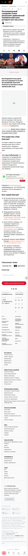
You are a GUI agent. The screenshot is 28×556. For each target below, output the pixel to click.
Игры (16, 343)
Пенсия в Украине (8, 419)
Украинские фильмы (9, 428)
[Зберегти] (24, 50)
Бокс (5, 469)
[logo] (9, 2)
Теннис (6, 473)
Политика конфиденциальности (7, 335)
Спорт (6, 467)
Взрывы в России (8, 382)
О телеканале (5, 324)
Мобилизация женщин (9, 395)
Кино (5, 425)
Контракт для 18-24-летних (10, 397)
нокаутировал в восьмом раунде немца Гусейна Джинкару (15, 218)
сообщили (5, 126)
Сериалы (6, 435)
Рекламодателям (6, 329)
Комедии (6, 433)
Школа (6, 445)
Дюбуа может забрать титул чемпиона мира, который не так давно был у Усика (14, 131)
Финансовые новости (9, 413)
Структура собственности (18, 336)
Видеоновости (7, 360)
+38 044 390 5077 (19, 294)
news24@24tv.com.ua (7, 294)
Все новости (7, 352)
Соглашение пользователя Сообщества (18, 319)
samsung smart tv (16, 513)
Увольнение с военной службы (11, 391)
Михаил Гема (8, 22)
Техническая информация (18, 327)
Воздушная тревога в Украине (11, 377)
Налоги (6, 417)
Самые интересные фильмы (11, 426)
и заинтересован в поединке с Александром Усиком (13, 227)
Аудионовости (7, 362)
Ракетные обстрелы (9, 371)
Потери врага (7, 384)
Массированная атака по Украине (12, 379)
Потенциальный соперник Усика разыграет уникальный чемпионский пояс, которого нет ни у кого (21, 6)
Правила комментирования (19, 324)
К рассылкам (9, 499)
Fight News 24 (5, 6)
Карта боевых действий (10, 373)
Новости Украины (8, 356)
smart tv (6, 513)
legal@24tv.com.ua (19, 535)
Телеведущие (5, 327)
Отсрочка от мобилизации (10, 399)
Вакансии (17, 332)
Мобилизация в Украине (11, 389)
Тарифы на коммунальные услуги (12, 415)
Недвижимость (8, 456)
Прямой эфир (7, 358)
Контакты (17, 330)
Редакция (4, 318)
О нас (3, 316)
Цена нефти (7, 409)
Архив (16, 338)
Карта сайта (18, 341)
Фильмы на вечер (8, 430)
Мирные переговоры (9, 375)
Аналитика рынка (8, 458)
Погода (6, 364)
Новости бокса (12, 6)
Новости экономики (10, 407)
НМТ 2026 (6, 447)
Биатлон (6, 475)
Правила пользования (7, 332)
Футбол (6, 471)
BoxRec (6, 205)
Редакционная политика (5, 322)
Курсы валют (7, 411)
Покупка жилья (8, 460)
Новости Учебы (8, 440)
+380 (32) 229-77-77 (10, 534)
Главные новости (8, 354)
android (6, 509)
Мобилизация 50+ (8, 393)
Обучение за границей (9, 451)
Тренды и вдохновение (10, 462)
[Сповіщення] (26, 2)
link (15, 300)
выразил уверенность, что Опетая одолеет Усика (14, 242)
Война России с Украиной (11, 370)
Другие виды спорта (9, 477)
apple (16, 509)
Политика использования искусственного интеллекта (5, 340)
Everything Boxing (15, 185)
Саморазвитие (7, 449)
